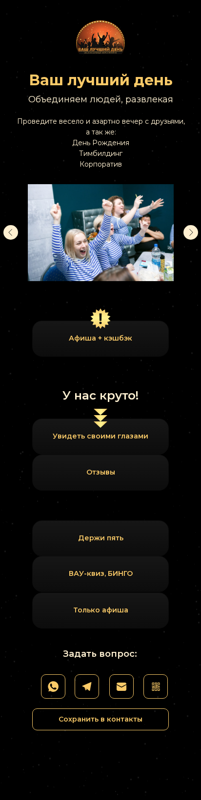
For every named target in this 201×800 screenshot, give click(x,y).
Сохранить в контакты (100, 719)
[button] (155, 686)
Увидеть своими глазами (100, 436)
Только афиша (100, 610)
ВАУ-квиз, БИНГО (101, 573)
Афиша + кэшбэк (100, 338)
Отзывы (100, 472)
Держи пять (100, 537)
